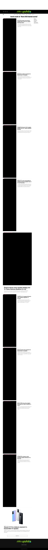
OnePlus (23, 14)
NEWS (17, 14)
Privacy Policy (35, 20)
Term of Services (36, 22)
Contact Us (35, 19)
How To (33, 14)
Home (14, 14)
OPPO (26, 14)
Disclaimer (35, 21)
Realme (20, 14)
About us (35, 18)
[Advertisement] (24, 5)
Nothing (29, 14)
